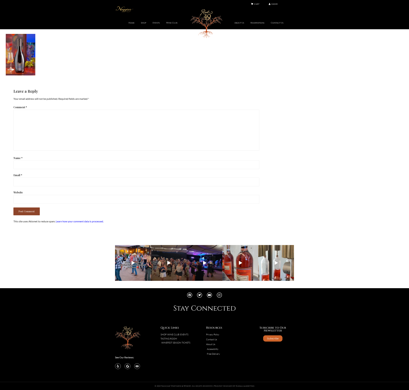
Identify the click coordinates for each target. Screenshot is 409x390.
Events (156, 23)
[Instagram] (219, 295)
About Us (239, 23)
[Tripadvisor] (137, 366)
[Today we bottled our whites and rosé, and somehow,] (276, 263)
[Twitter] (199, 295)
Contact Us (277, 23)
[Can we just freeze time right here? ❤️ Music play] (133, 263)
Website (18, 192)
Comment (20, 107)
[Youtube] (209, 295)
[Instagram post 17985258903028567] (169, 263)
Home (131, 23)
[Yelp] (118, 366)
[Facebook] (189, 295)
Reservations (257, 23)
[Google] (127, 366)
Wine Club (171, 23)
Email (17, 175)
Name (18, 158)
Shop (143, 23)
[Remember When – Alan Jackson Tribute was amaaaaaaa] (204, 263)
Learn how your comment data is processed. (80, 221)
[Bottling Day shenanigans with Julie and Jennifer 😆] (240, 263)
